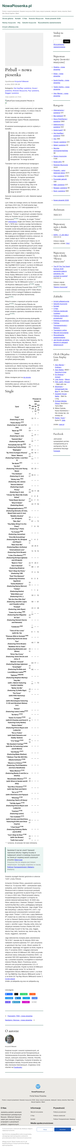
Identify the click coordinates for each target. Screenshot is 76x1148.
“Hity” (68, 243)
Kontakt (56, 306)
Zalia (63, 420)
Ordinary (58, 367)
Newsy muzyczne (60, 156)
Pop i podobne (33, 91)
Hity (54, 139)
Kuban (57, 418)
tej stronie (27, 377)
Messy (67, 379)
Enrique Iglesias (61, 401)
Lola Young (59, 379)
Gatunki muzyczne (60, 304)
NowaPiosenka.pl (17, 6)
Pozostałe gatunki (60, 179)
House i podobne (59, 142)
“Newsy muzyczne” (60, 287)
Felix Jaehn (59, 382)
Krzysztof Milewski (22, 81)
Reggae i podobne (12, 93)
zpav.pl (61, 424)
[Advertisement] (24, 51)
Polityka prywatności (61, 321)
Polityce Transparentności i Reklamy (20, 867)
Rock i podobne (59, 191)
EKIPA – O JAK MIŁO (61, 235)
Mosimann (59, 387)
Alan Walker (59, 370)
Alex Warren (59, 365)
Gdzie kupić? (58, 130)
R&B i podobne (59, 185)
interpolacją (12, 222)
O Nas (55, 309)
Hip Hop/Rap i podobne (22, 88)
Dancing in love (60, 372)
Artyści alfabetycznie (61, 301)
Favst (63, 418)
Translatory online (60, 330)
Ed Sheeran (59, 375)
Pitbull (57, 403)
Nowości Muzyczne (20, 91)
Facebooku (18, 1067)
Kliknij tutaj (18, 860)
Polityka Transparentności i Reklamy (60, 325)
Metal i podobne (59, 145)
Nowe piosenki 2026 (61, 200)
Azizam (57, 377)
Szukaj (67, 41)
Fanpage (56, 451)
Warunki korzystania (60, 333)
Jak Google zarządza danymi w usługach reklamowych (61, 342)
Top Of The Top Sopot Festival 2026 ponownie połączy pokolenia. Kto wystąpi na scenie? (61, 271)
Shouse (67, 382)
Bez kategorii (58, 116)
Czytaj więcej (10, 979)
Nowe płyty (57, 162)
